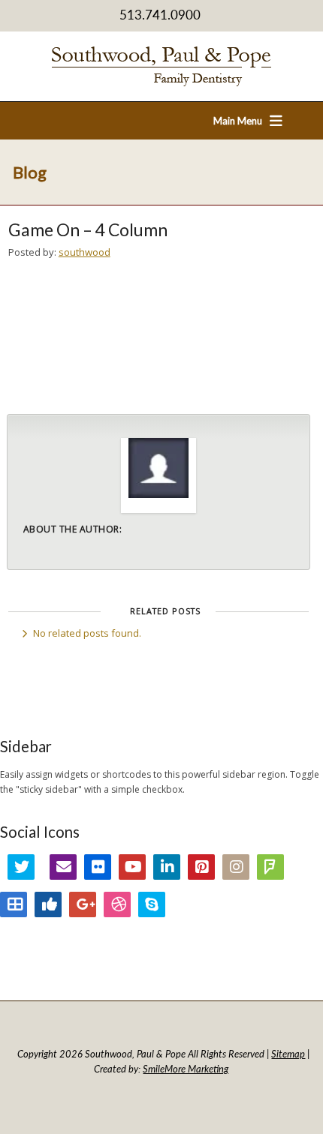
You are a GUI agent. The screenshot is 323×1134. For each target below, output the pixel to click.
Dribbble (117, 904)
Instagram (235, 867)
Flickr (97, 867)
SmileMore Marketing (185, 1069)
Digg (48, 904)
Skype (151, 904)
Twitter (21, 867)
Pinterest (201, 867)
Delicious (13, 904)
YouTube (132, 867)
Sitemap (288, 1054)
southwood (84, 252)
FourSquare (270, 867)
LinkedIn (166, 867)
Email (63, 867)
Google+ (82, 904)
